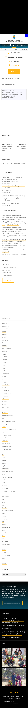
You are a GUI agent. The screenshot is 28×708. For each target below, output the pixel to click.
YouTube (4, 563)
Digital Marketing (6, 393)
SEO (3, 521)
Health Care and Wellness (9, 429)
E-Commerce (5, 399)
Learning (4, 463)
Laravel (4, 460)
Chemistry (4, 359)
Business (4, 351)
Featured (14, 71)
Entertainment (5, 407)
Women (4, 558)
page (3, 499)
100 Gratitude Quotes (13, 224)
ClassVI (4, 368)
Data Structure (5, 385)
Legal (3, 466)
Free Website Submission (9, 421)
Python (3, 513)
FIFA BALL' (5, 412)
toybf (3, 254)
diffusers (4, 387)
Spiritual (4, 524)
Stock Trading (5, 533)
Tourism (4, 549)
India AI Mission (6, 443)
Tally (3, 538)
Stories (3, 535)
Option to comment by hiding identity (16, 254)
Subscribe (8, 280)
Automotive (5, 340)
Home (4, 49)
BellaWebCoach (6, 250)
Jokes (3, 457)
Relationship (5, 519)
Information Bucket (7, 446)
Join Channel (15, 61)
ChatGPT (4, 357)
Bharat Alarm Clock (7, 190)
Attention (4, 337)
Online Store (5, 488)
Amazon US (5, 329)
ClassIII (4, 362)
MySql (13, 84)
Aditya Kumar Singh (12, 603)
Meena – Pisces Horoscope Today (11, 203)
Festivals (4, 410)
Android (4, 331)
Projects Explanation (7, 510)
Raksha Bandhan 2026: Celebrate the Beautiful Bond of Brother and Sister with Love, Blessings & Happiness (13, 179)
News (3, 482)
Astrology (4, 334)
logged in (12, 163)
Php (3, 505)
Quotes (4, 516)
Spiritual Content (6, 527)
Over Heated (5, 496)
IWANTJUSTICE (6, 449)
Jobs (3, 454)
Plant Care (4, 508)
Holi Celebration (6, 435)
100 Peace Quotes (12, 237)
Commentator (5, 373)
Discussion (5, 396)
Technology (5, 541)
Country (4, 376)
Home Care (5, 438)
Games (4, 426)
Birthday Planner (6, 348)
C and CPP (5, 354)
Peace (3, 502)
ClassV (4, 365)
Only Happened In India (8, 491)
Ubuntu (4, 552)
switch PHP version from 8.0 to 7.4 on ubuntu (7, 148)
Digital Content (6, 390)
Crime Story (5, 382)
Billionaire (4, 345)
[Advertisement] (14, 20)
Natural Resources (7, 477)
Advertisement (5, 323)
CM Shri (4, 371)
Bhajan (4, 343)
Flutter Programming (7, 415)
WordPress (5, 561)
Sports (3, 530)
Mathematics (5, 468)
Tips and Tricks (6, 544)
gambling (4, 424)
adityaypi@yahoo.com (15, 57)
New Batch (5, 480)
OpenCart (4, 494)
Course (4, 379)
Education (4, 401)
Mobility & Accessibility (8, 471)
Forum (3, 418)
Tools (3, 547)
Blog (10, 49)
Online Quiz (5, 485)
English (4, 404)
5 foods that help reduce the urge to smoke (13, 186)
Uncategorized (6, 555)
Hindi (3, 432)
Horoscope (5, 440)
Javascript (4, 452)
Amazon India (5, 326)
